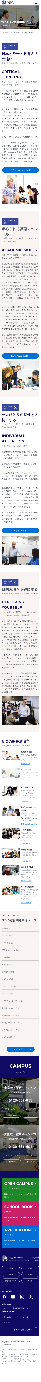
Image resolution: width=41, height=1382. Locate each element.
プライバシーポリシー (24, 1317)
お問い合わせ (7, 1317)
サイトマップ (7, 1322)
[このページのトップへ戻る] (36, 1329)
